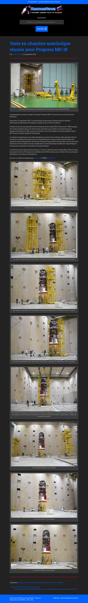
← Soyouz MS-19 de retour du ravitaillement (25, 587)
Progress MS (40, 582)
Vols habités (59, 582)
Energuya (37, 158)
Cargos (20, 582)
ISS (35, 582)
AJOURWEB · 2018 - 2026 (25, 600)
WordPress (20, 598)
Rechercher (41, 18)
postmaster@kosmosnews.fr (69, 598)
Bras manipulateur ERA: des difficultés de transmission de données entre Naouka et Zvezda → (46, 589)
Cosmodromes (28, 582)
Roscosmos (51, 158)
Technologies (50, 582)
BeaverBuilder (30, 598)
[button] (42, 29)
